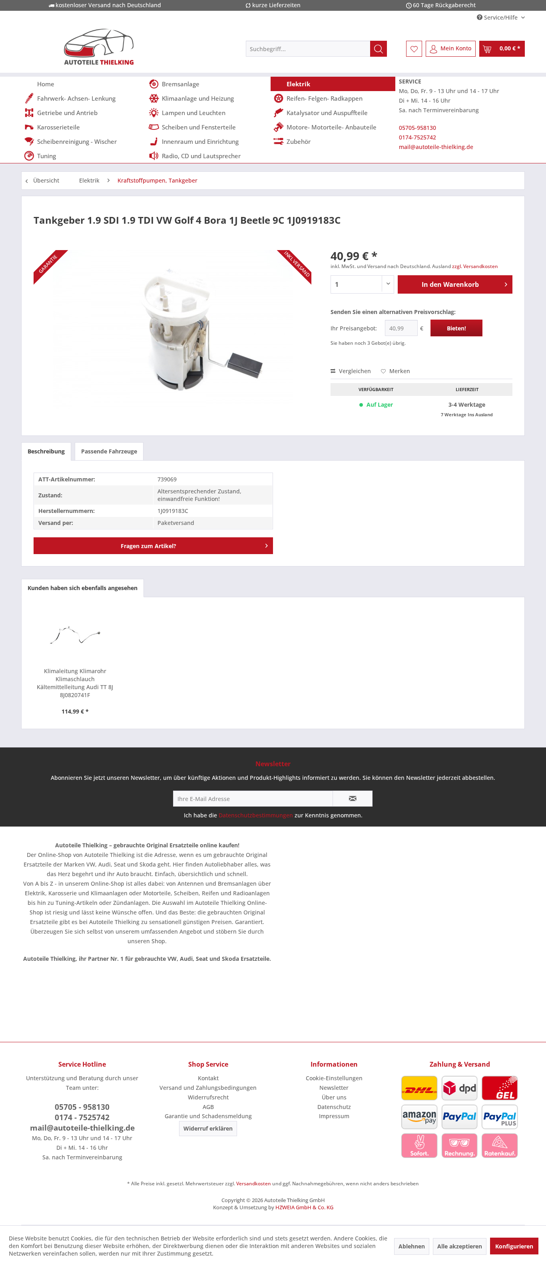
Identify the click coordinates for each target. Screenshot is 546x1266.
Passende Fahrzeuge (109, 451)
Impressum (334, 1116)
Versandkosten (253, 1183)
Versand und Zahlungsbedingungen (208, 1087)
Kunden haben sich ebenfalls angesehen (82, 588)
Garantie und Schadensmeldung (208, 1116)
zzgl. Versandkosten (475, 266)
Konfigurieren (514, 1246)
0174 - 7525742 (82, 1117)
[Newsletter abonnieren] (353, 799)
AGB (208, 1107)
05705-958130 (417, 127)
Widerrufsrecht (208, 1097)
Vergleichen (354, 371)
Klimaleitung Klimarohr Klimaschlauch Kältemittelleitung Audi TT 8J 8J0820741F (75, 683)
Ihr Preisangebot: (354, 328)
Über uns (334, 1097)
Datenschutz (334, 1107)
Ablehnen (412, 1246)
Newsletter (334, 1087)
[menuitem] (316, 49)
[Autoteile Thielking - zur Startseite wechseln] (98, 47)
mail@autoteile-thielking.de (436, 147)
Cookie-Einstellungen (334, 1078)
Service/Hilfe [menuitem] (500, 17)
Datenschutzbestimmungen (256, 815)
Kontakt (208, 1078)
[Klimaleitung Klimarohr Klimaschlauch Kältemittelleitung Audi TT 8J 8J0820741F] (75, 635)
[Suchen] (378, 49)
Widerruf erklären (208, 1128)
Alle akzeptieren (459, 1246)
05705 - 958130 (82, 1107)
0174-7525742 (417, 137)
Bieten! (456, 328)
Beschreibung (46, 451)
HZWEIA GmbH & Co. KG (304, 1207)
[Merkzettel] (414, 49)
